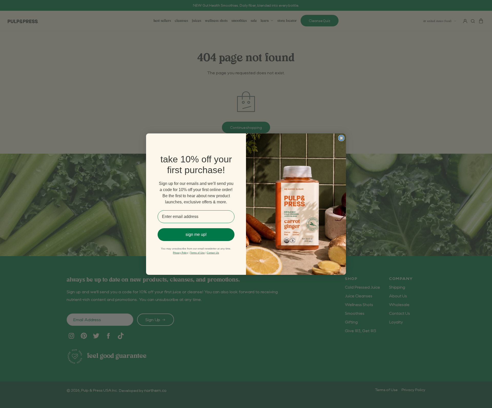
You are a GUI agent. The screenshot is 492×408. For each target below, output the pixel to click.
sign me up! (196, 234)
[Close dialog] (341, 138)
